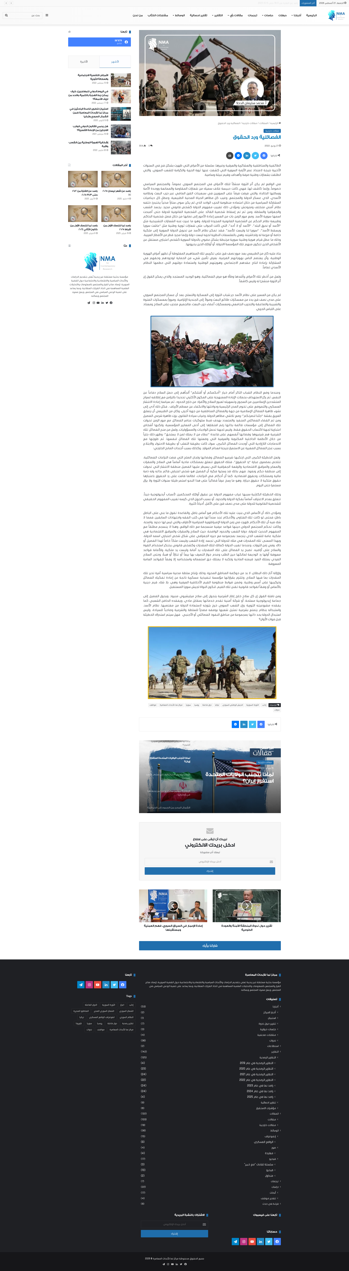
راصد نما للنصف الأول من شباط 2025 (280, 3)
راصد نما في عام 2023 (260, 1085)
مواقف (153, 705)
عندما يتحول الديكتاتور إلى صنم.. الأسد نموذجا (241, 777)
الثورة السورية (252, 705)
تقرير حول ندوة (267, 1023)
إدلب (264, 705)
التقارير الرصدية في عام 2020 (256, 1068)
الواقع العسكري (263, 1141)
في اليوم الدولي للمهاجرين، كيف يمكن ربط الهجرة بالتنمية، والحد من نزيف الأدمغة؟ (88, 95)
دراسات (268, 15)
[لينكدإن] (101, 303)
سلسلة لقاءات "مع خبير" (258, 1164)
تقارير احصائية (198, 15)
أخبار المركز (270, 1012)
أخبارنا (297, 15)
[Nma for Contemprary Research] (336, 15)
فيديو (272, 1159)
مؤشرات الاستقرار (266, 1108)
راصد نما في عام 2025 (260, 1096)
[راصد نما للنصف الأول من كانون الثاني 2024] (83, 213)
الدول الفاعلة (91, 1005)
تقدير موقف (268, 1198)
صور (274, 1147)
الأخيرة (84, 61)
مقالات (272, 1119)
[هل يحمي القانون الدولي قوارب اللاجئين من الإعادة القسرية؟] (121, 131)
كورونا (79, 1023)
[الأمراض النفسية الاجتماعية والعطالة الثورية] (121, 80)
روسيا (196, 705)
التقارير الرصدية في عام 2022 (256, 1079)
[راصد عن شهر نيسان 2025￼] (116, 179)
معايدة (269, 1153)
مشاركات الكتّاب (158, 15)
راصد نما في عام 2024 (260, 1091)
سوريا (188, 705)
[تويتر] (106, 303)
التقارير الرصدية (268, 1057)
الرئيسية (311, 15)
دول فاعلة (207, 705)
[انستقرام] (93, 303)
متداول (269, 1175)
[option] (210, 776)
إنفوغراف (270, 1136)
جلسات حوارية (268, 1029)
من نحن (138, 15)
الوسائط (180, 15)
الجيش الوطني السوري (232, 705)
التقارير (218, 15)
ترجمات (252, 15)
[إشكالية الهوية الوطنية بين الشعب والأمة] (121, 147)
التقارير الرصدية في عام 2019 (256, 1063)
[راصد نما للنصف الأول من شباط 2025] (116, 213)
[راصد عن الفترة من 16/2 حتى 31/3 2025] (83, 179)
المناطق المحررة (81, 1011)
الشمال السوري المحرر (104, 1011)
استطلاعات (273, 1046)
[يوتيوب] (97, 303)
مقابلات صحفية (266, 1035)
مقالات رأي (236, 15)
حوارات (282, 15)
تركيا (217, 705)
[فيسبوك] (110, 303)
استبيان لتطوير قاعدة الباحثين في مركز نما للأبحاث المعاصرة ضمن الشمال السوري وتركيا (89, 112)
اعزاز (122, 1005)
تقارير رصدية (127, 1023)
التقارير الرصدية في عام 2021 (256, 1074)
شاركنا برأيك (210, 945)
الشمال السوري (126, 1011)
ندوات (277, 710)
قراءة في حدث (270, 1204)
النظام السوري (126, 1017)
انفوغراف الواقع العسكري (102, 1017)
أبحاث (273, 1192)
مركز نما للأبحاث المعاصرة (171, 705)
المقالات (263, 123)
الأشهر (115, 61)
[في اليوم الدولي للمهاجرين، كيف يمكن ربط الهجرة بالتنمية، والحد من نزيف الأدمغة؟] (121, 96)
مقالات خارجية (249, 123)
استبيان (272, 1018)
